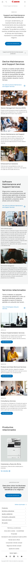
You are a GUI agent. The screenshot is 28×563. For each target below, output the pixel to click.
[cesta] (2, 2)
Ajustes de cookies (14, 548)
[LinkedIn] (14, 556)
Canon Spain (13, 553)
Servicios (3, 364)
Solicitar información (13, 43)
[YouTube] (21, 556)
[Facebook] (6, 556)
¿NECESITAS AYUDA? (14, 482)
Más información (6, 341)
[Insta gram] (10, 556)
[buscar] (6, 2)
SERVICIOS (14, 12)
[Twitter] (17, 556)
